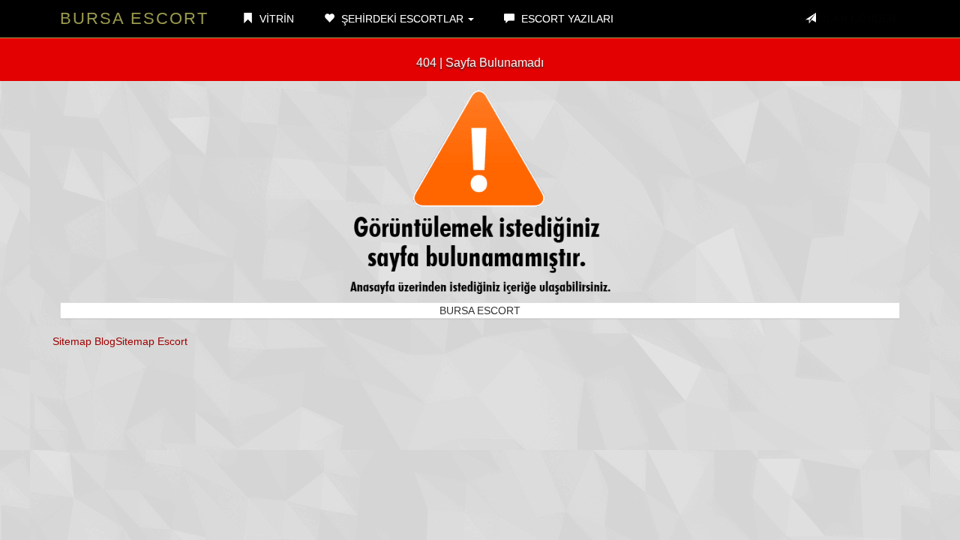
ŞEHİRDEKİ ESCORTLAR (402, 19)
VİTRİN (275, 19)
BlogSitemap (124, 341)
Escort (173, 341)
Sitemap (72, 341)
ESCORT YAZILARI (566, 19)
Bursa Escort (134, 18)
